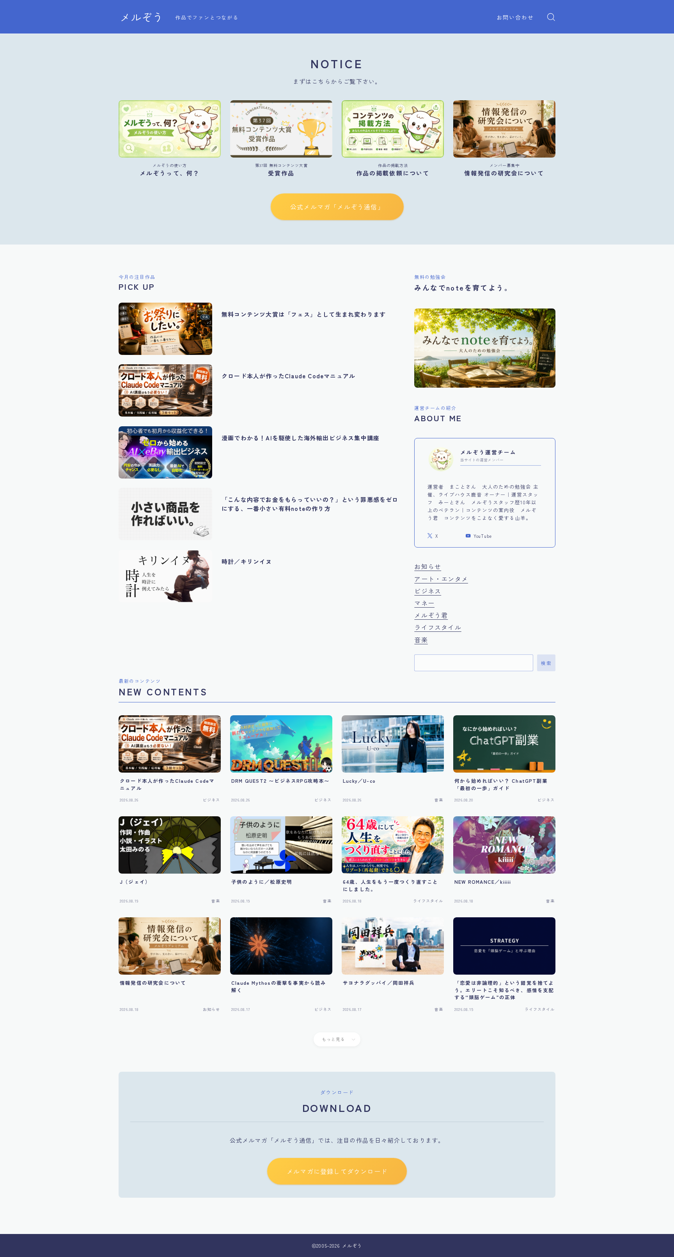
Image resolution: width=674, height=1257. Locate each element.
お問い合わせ (515, 17)
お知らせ (427, 566)
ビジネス (427, 591)
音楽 (420, 639)
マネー (424, 603)
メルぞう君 (431, 615)
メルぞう (141, 17)
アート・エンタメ (441, 578)
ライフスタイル (437, 627)
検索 (546, 663)
